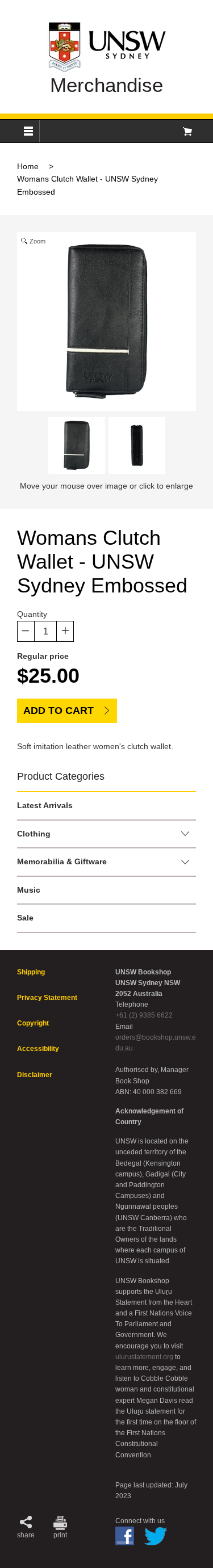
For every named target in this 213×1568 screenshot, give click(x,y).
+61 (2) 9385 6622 (144, 1015)
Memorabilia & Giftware (62, 861)
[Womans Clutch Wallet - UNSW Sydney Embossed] (76, 445)
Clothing (34, 833)
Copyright (33, 1023)
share (26, 1535)
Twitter (155, 1536)
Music (28, 889)
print (60, 1535)
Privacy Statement (47, 998)
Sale (25, 917)
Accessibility (38, 1049)
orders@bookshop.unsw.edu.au (155, 1042)
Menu (28, 131)
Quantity (32, 614)
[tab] (106, 805)
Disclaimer (34, 1075)
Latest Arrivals (45, 805)
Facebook (124, 1536)
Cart (187, 131)
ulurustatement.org (144, 1357)
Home (28, 166)
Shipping (31, 972)
